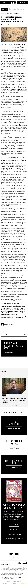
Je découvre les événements (14, 467)
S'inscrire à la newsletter (14, 428)
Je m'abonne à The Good (14, 448)
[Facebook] (1, 24)
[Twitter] (3, 24)
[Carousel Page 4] (15, 405)
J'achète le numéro (14, 524)
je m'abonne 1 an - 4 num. (14, 529)
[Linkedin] (6, 24)
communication (13, 9)
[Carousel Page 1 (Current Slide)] (11, 405)
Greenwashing (21, 9)
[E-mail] (8, 24)
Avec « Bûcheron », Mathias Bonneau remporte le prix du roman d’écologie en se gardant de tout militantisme (14, 400)
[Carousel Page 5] (16, 405)
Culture (4, 395)
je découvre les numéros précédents (14, 534)
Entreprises (4, 9)
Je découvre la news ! (9, 352)
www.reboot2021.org (20, 316)
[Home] (14, 3)
